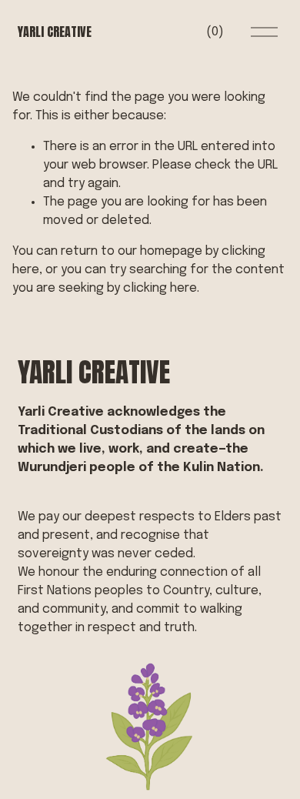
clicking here (160, 288)
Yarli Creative (55, 31)
